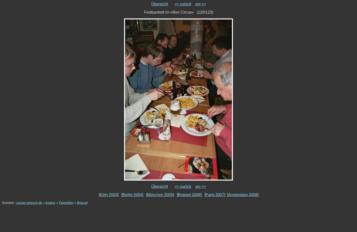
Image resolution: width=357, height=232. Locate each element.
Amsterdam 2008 (242, 195)
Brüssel (82, 203)
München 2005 (160, 195)
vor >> (200, 4)
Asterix (50, 203)
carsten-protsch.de (29, 203)
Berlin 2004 (132, 195)
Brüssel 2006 (189, 195)
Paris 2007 (214, 195)
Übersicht (159, 4)
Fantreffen (66, 203)
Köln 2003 (109, 195)
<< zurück (183, 4)
